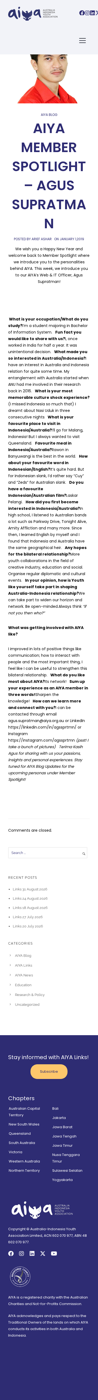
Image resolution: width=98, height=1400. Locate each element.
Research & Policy (30, 995)
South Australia (22, 1142)
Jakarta (59, 1117)
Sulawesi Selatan (67, 1170)
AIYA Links (23, 965)
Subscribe (49, 1071)
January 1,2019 (72, 239)
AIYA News (24, 975)
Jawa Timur (62, 1145)
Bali (55, 1108)
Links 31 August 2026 (30, 889)
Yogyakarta (62, 1179)
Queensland (20, 1133)
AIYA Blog (49, 114)
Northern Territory (24, 1170)
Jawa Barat (62, 1127)
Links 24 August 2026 (30, 898)
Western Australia (24, 1161)
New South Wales (24, 1124)
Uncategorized (27, 1005)
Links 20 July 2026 (28, 926)
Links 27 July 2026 (28, 917)
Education (23, 985)
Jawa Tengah (64, 1136)
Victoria (15, 1152)
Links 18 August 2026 (30, 908)
